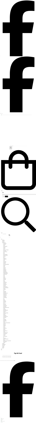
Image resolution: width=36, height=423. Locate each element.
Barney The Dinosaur (5, 254)
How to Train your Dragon (5, 287)
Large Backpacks (3, 344)
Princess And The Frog (5, 316)
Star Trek (4, 326)
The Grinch (4, 334)
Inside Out (4, 288)
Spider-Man (4, 324)
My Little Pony (4, 306)
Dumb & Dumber (5, 271)
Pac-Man (4, 308)
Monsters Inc (4, 304)
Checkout (6, 196)
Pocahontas (4, 313)
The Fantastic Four (5, 333)
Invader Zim (4, 289)
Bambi (4, 252)
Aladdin (4, 245)
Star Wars (4, 327)
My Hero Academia (5, 305)
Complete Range (4, 242)
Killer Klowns (4, 291)
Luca (3, 298)
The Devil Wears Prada (5, 332)
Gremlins (4, 281)
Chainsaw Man (4, 261)
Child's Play (4, 263)
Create (14, 360)
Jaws (3, 290)
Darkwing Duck (4, 269)
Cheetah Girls (4, 262)
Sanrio (4, 318)
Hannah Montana (5, 282)
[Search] (9, 235)
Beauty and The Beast (5, 255)
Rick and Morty (4, 317)
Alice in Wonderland (5, 246)
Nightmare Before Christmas (6, 307)
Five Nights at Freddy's (5, 273)
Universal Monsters (5, 336)
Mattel (4, 299)
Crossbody (3, 343)
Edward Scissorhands (5, 272)
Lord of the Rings (5, 297)
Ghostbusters (4, 278)
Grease (4, 280)
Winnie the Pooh (5, 341)
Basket (3, 196)
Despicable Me (4, 270)
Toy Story (4, 335)
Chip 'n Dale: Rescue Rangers (6, 264)
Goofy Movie (4, 279)
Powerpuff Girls (4, 315)
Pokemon (4, 314)
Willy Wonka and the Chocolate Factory (7, 340)
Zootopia (4, 342)
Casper (4, 260)
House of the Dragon (5, 286)
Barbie (4, 253)
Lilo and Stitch (4, 295)
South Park (4, 323)
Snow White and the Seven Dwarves (6, 322)
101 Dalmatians (4, 243)
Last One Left (3, 345)
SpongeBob (4, 325)
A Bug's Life (4, 244)
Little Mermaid (4, 296)
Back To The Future (5, 251)
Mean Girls (4, 300)
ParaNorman (4, 309)
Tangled (4, 331)
